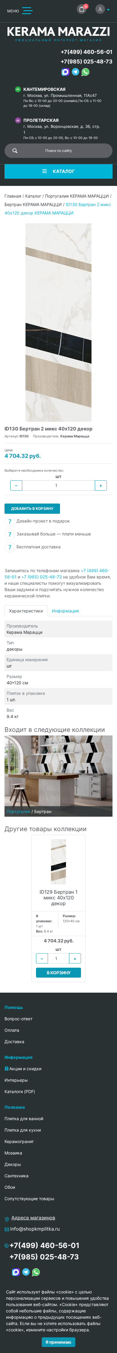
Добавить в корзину (32, 508)
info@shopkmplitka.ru (35, 1229)
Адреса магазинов (33, 1218)
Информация (65, 610)
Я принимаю (58, 1342)
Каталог (33, 196)
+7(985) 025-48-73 (86, 61)
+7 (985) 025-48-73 (41, 576)
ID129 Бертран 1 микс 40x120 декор (58, 898)
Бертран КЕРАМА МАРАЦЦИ (33, 204)
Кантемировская (44, 89)
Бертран (42, 811)
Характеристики (26, 610)
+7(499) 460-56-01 (86, 52)
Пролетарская (40, 120)
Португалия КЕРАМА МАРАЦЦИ (77, 196)
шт (59, 476)
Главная (12, 196)
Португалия (18, 811)
